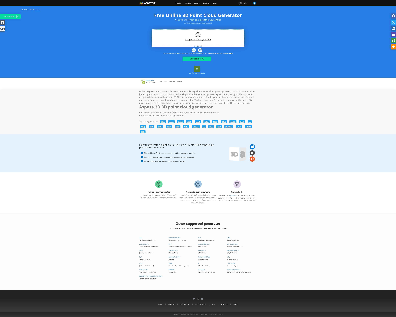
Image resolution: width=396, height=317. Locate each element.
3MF (171, 121)
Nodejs (3, 29)
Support (196, 3)
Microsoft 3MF (174, 238)
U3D (186, 126)
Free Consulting (200, 304)
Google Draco (203, 244)
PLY (151, 126)
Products (178, 3)
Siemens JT (202, 250)
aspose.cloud (207, 23)
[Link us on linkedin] (202, 297)
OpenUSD (201, 270)
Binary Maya (144, 270)
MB (219, 126)
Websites (206, 3)
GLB (242, 121)
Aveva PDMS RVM (204, 257)
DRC (215, 121)
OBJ (143, 126)
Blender (172, 270)
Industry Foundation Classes (150, 276)
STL (177, 126)
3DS (163, 121)
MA (211, 126)
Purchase (187, 3)
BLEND (228, 126)
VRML (196, 126)
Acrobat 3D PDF (174, 257)
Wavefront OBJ (233, 250)
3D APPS (24, 9)
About (214, 3)
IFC (142, 131)
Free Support (184, 304)
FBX (224, 121)
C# (197, 69)
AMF (180, 121)
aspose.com (196, 23)
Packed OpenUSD (233, 270)
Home (160, 304)
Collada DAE (144, 244)
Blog (213, 304)
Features (172, 82)
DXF (206, 121)
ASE (189, 121)
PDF (160, 126)
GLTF (232, 121)
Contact (221, 314)
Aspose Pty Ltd (178, 314)
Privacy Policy (228, 53)
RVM (169, 126)
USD (239, 126)
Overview (163, 82)
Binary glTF (173, 250)
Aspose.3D (150, 81)
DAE (198, 121)
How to (179, 82)
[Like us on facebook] (194, 297)
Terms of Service (213, 53)
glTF (141, 250)
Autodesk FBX (232, 244)
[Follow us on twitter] (198, 297)
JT (250, 121)
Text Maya (231, 263)
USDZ (248, 126)
